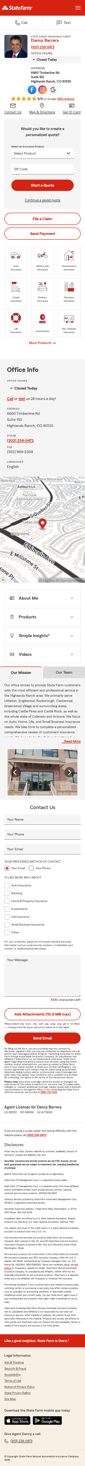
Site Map (10, 1399)
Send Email (42, 1038)
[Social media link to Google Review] (53, 89)
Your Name (15, 819)
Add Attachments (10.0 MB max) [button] (42, 1014)
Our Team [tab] (64, 672)
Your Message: (17, 960)
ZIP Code (20, 169)
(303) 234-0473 (42, 47)
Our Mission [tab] (21, 673)
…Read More (71, 741)
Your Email (15, 849)
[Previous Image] (15, 772)
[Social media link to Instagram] (42, 89)
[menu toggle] (78, 8)
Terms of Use (12, 1380)
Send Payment (42, 234)
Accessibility (12, 1374)
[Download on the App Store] (17, 1420)
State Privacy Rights (17, 1393)
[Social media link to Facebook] (32, 89)
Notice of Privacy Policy (19, 1386)
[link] (21, 8)
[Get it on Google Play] (47, 1420)
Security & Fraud (15, 1368)
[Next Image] (69, 772)
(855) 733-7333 (49, 1092)
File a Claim (42, 219)
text (22, 399)
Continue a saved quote (42, 200)
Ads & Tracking (14, 1362)
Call (10, 399)
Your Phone (15, 834)
